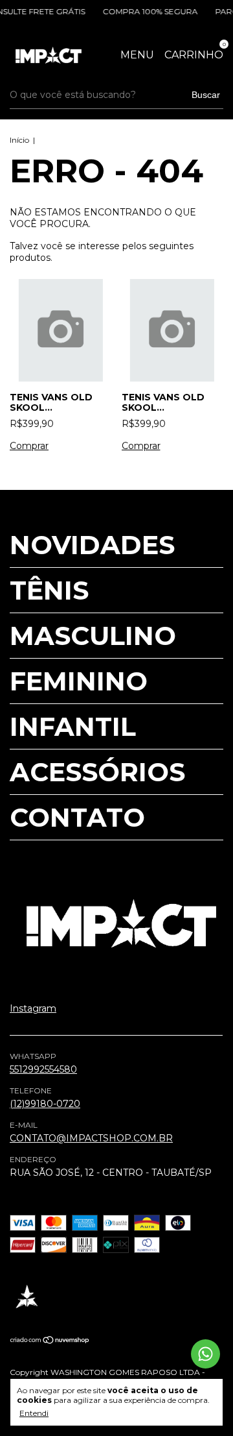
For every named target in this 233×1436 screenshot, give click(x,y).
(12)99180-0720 (45, 1104)
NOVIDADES (92, 545)
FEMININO (79, 681)
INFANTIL (73, 726)
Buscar (206, 95)
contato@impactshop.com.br (91, 1138)
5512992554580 (43, 1069)
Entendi (34, 1413)
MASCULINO (93, 635)
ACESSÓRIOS (97, 772)
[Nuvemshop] (50, 1341)
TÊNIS (49, 590)
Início (19, 140)
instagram (33, 1008)
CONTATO (77, 817)
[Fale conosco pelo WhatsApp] (205, 1354)
